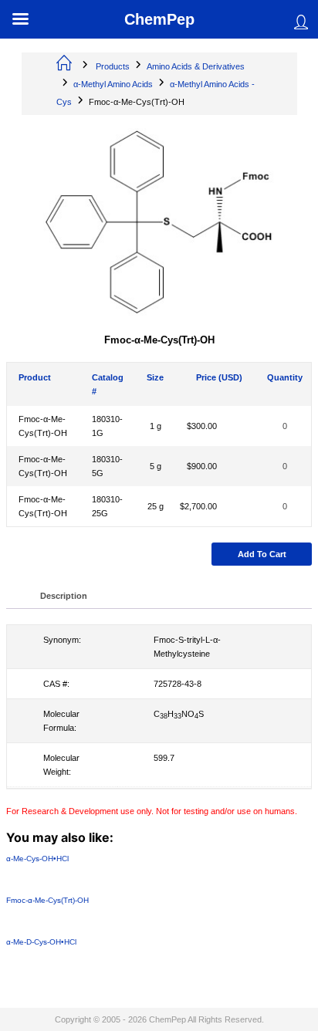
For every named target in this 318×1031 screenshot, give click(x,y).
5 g (155, 466)
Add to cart (262, 554)
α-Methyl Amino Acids (113, 84)
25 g (155, 506)
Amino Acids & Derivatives (196, 66)
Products (113, 66)
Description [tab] (63, 595)
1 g (155, 426)
